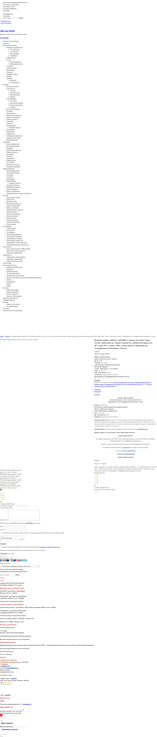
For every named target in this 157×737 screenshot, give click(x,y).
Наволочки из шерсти (15, 261)
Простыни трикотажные (16, 251)
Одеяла (6, 84)
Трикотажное (12, 68)
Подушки (6, 142)
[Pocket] (17, 560)
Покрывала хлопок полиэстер (18, 245)
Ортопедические (13, 144)
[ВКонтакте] (1, 560)
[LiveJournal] (15, 560)
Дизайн (9, 78)
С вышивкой (14, 82)
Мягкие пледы (12, 201)
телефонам (125, 447)
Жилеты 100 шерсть (10, 298)
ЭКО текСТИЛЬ (7, 30)
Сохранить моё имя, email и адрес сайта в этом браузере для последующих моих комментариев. (33, 533)
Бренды (6, 43)
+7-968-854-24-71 (5, 21)
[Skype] (24, 560)
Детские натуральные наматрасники (139, 382)
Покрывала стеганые (14, 238)
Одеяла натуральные (14, 267)
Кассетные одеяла (16, 103)
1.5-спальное (14, 49)
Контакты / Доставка (11, 4)
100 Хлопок (11, 199)
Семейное (13, 56)
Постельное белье (10, 45)
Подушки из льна (13, 164)
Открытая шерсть (16, 105)
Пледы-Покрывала (13, 214)
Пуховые (10, 111)
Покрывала (7, 226)
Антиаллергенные (13, 109)
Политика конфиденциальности (15, 2)
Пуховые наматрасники (108, 386)
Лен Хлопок (11, 70)
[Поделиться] (2, 734)
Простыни (7, 247)
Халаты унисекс (12, 294)
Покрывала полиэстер (15, 240)
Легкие (12, 97)
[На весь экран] (4, 734)
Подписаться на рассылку (12, 310)
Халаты (6, 288)
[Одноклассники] (3, 560)
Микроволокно (12, 140)
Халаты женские (12, 290)
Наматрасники (8, 169)
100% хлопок (11, 58)
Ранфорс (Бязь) (12, 74)
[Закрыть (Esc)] (0, 734)
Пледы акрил (11, 224)
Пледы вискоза (12, 216)
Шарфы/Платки (9, 300)
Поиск (17, 575)
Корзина (6, 10)
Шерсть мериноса (13, 191)
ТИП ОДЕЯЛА (11, 99)
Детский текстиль (10, 265)
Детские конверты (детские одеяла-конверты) (24, 277)
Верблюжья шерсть (14, 115)
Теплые (12, 90)
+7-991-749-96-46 (5, 23)
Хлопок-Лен (11, 230)
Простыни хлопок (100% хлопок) (18, 249)
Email (2, 530)
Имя (2, 526)
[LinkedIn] (12, 560)
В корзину (97, 380)
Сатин (9, 60)
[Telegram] (26, 560)
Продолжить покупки (10, 729)
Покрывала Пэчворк (14, 236)
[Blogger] (10, 560)
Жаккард (13, 80)
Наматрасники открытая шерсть (19, 193)
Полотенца (7, 263)
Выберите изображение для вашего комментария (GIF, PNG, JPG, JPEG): (22, 550)
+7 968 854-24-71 (5, 666)
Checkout (6, 16)
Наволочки (7, 255)
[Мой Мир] (6, 560)
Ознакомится (27, 704)
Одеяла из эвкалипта (14, 136)
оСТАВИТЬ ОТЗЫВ (6, 506)
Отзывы (6, 308)
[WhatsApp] (22, 560)
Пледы (5, 195)
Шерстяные (11, 113)
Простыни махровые (14, 253)
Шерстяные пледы (13, 197)
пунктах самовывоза (129, 451)
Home (2, 336)
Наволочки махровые (15, 259)
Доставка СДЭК (9, 6)
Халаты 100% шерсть (14, 296)
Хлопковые (11, 130)
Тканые (12, 107)
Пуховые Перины (13, 185)
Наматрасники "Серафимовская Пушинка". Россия (110, 384)
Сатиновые (11, 232)
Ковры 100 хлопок (13, 304)
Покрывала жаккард (14, 234)
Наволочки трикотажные (16, 257)
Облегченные (15, 95)
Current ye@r (4, 558)
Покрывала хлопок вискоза (17, 242)
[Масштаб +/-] (5, 734)
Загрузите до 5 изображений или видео (13, 523)
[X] (8, 560)
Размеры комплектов (14, 47)
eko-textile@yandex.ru (12, 668)
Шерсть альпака (13, 208)
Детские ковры (12, 306)
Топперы (10, 175)
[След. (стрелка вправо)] (2, 736)
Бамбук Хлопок (15, 127)
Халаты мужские (13, 292)
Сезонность (11, 88)
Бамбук (9, 76)
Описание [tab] (97, 389)
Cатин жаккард (15, 62)
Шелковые (10, 132)
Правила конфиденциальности (50, 547)
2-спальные (14, 51)
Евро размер (14, 54)
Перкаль (10, 72)
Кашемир (10, 121)
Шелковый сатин (16, 64)
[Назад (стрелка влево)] (0, 736)
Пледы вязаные (12, 220)
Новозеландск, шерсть (15, 210)
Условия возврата (10, 8)
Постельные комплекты (15, 275)
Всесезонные (15, 93)
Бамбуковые (11, 125)
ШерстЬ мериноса (13, 117)
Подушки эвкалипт (14, 167)
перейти (14, 678)
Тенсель (10, 66)
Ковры (9, 284)
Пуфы (9, 286)
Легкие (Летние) (12, 86)
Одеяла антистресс (14, 138)
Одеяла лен (11, 134)
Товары (7, 336)
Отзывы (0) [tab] (97, 391)
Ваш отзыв (4, 520)
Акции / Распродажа (10, 41)
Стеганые (13, 101)
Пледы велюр (12, 218)
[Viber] (19, 560)
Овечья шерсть (12, 119)
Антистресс (11, 162)
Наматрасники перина (134, 384)
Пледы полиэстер (13, 222)
